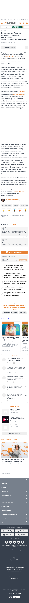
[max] (6, 542)
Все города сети (6, 518)
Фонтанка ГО (24, 19)
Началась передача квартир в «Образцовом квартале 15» (13, 460)
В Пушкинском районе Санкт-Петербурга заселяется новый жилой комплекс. (14, 464)
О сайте (3, 487)
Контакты (4, 491)
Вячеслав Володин (6, 205)
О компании (5, 506)
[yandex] (22, 542)
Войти (6, 260)
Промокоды (14, 406)
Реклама (4, 499)
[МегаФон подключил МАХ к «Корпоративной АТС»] (11, 330)
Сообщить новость (7, 480)
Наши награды (14, 578)
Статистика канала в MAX (9, 514)
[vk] (14, 542)
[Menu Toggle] (2, 23)
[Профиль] (27, 23)
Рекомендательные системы (14, 571)
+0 (21, 236)
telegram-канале (10, 56)
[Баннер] (17, 27)
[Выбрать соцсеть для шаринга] (26, 47)
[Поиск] (20, 23)
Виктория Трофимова (12, 199)
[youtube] (18, 542)
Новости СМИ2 (5, 318)
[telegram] (10, 542)
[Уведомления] (23, 23)
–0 (26, 236)
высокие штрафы (18, 94)
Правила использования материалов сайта (14, 567)
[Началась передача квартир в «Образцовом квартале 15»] (14, 450)
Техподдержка (6, 495)
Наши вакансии (6, 510)
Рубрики (4, 483)
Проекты (4, 522)
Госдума (16, 205)
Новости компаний (9, 439)
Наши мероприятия (7, 502)
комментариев (9, 47)
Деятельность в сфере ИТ (14, 573)
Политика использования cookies (14, 569)
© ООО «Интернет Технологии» (14, 593)
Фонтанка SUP (5, 19)
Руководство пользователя (14, 576)
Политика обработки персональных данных (14, 565)
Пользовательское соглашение (14, 562)
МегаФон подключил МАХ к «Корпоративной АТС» (10, 338)
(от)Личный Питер (15, 19)
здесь (11, 186)
